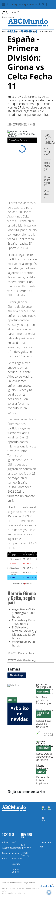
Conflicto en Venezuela (23, 31)
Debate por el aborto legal (42, 31)
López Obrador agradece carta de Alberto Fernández (45, 758)
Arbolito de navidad (19, 713)
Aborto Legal (17, 675)
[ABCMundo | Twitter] (50, 808)
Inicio (5, 842)
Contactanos (46, 842)
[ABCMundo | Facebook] (44, 808)
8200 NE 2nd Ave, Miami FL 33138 (20, 889)
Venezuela (17, 858)
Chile (4, 858)
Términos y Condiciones (11, 882)
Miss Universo (43, 692)
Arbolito (12, 700)
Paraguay (6, 853)
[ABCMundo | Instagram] (44, 819)
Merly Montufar (48, 734)
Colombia (16, 847)
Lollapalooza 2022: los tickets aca (43, 724)
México (15, 853)
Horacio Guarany (25, 854)
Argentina (7, 847)
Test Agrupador (26, 846)
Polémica (41, 772)
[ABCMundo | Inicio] (53, 834)
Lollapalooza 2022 (43, 714)
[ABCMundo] (14, 810)
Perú (14, 842)
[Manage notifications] (49, 892)
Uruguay (16, 863)
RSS (41, 846)
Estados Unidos (15, 870)
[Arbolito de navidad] (19, 693)
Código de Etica (29, 882)
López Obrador (43, 748)
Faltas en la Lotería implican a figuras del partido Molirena (42, 784)
